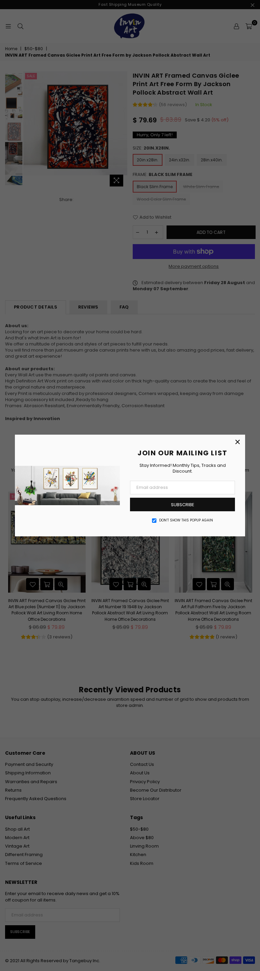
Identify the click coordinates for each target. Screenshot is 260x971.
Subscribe (182, 504)
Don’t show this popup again (186, 520)
